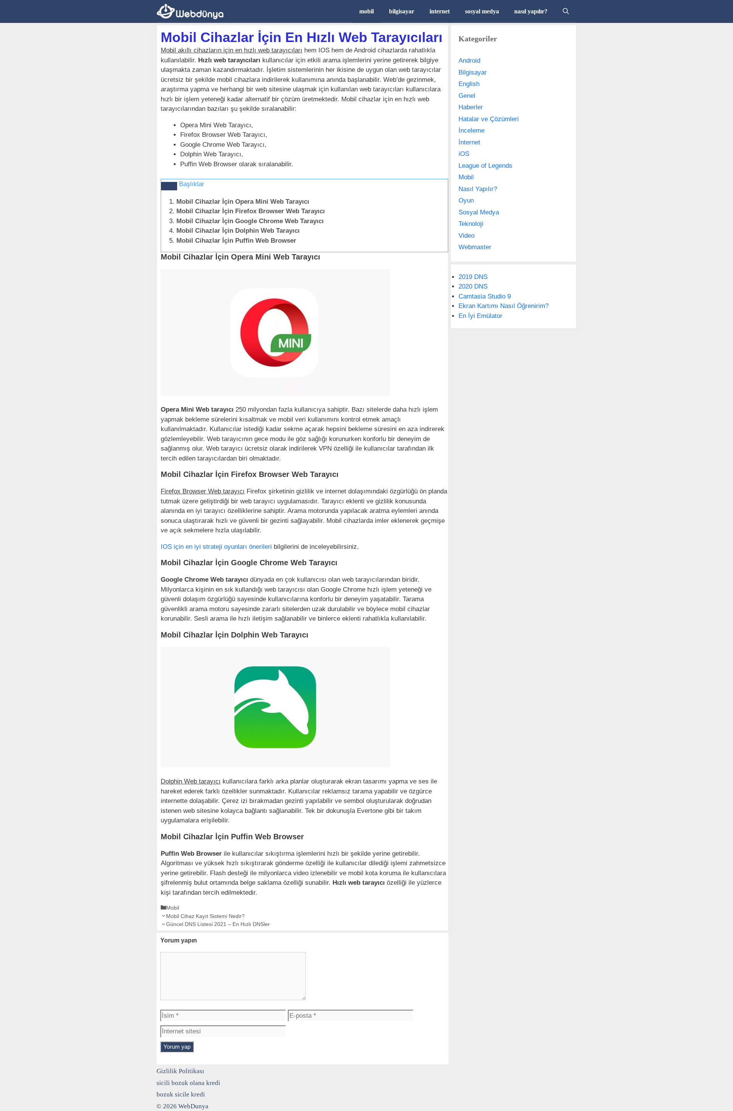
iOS (464, 153)
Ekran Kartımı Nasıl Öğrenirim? (504, 306)
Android (469, 60)
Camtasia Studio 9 (485, 296)
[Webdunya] (192, 11)
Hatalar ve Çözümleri (489, 119)
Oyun (466, 200)
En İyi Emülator (480, 316)
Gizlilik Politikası (180, 1071)
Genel (467, 95)
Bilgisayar (473, 72)
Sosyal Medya (479, 212)
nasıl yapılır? (530, 11)
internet (439, 11)
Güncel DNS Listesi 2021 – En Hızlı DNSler (218, 924)
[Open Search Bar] (565, 11)
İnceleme (471, 130)
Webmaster (475, 247)
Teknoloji (471, 223)
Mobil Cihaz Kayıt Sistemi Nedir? (205, 916)
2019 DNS (473, 277)
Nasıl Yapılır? (478, 189)
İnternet (469, 142)
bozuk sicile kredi (181, 1094)
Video (467, 235)
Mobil (172, 908)
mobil (366, 11)
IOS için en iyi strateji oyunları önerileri (216, 546)
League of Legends (485, 165)
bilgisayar (401, 11)
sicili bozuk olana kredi (188, 1083)
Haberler (471, 107)
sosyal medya (482, 11)
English (469, 84)
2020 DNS (473, 286)
